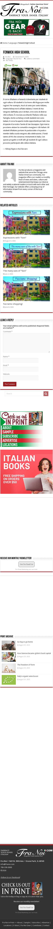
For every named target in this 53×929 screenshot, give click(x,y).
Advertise (45, 922)
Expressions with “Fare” (14, 237)
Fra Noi (7, 57)
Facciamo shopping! (13, 304)
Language (13, 43)
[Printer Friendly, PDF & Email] (11, 65)
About (19, 922)
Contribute (37, 925)
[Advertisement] (21, 404)
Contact (46, 925)
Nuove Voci (17, 59)
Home (4, 43)
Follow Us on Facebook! (10, 877)
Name (6, 356)
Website (6, 374)
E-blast (16, 925)
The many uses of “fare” (14, 271)
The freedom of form (26, 665)
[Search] (46, 393)
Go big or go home (25, 642)
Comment (7, 331)
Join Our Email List (26, 564)
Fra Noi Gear (26, 925)
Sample (27, 922)
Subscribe (5, 896)
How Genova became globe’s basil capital (34, 653)
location (32, 896)
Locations (7, 925)
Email (6, 365)
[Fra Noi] (26, 9)
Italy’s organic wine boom (27, 676)
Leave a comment (33, 59)
